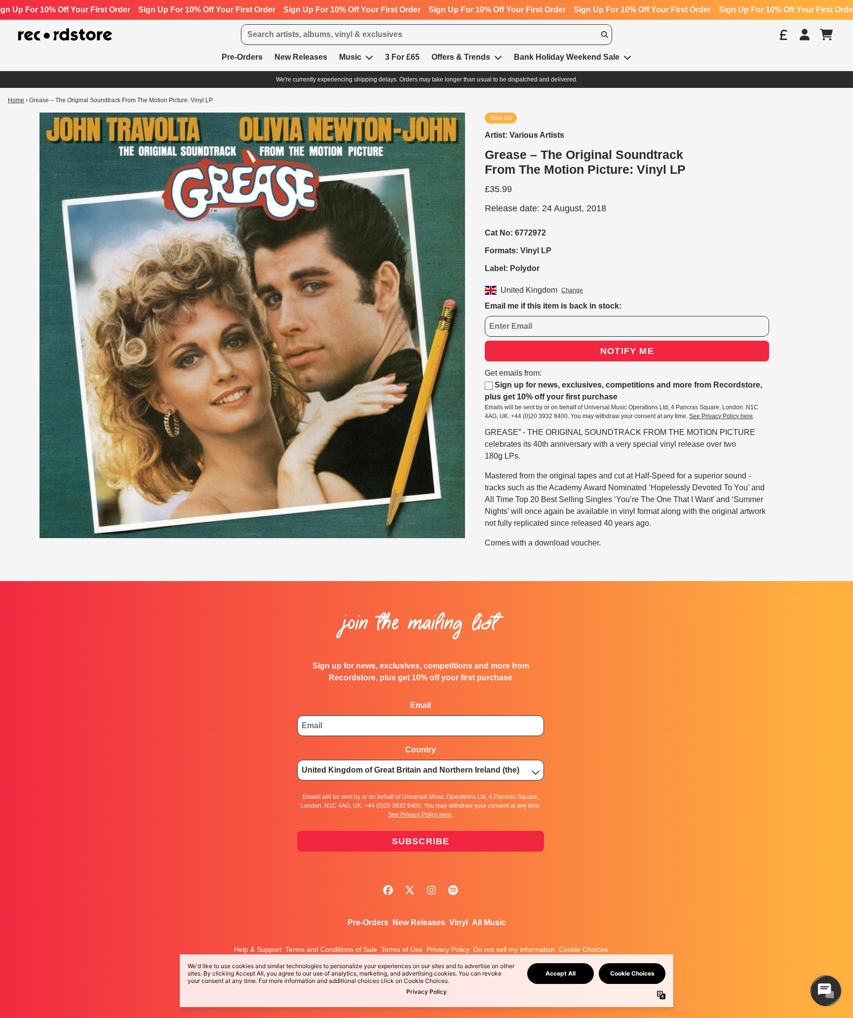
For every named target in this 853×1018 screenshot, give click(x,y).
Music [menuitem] (350, 57)
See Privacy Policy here (721, 416)
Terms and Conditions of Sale (331, 949)
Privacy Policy (447, 949)
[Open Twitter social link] (410, 890)
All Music (489, 922)
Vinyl (458, 922)
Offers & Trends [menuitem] (460, 57)
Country (420, 749)
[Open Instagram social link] (431, 890)
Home (16, 100)
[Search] (604, 34)
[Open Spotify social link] (453, 890)
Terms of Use (402, 949)
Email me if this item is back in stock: (553, 306)
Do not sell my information (514, 949)
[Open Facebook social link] (388, 890)
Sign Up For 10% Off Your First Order (206, 9)
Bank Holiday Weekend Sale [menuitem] (567, 57)
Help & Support (257, 949)
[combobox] (426, 34)
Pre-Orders (368, 922)
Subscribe (421, 841)
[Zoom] (252, 325)
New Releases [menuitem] (300, 57)
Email (420, 705)
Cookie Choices (583, 949)
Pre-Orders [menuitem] (242, 57)
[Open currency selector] (783, 34)
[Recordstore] (65, 34)
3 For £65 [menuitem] (402, 57)
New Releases (418, 922)
